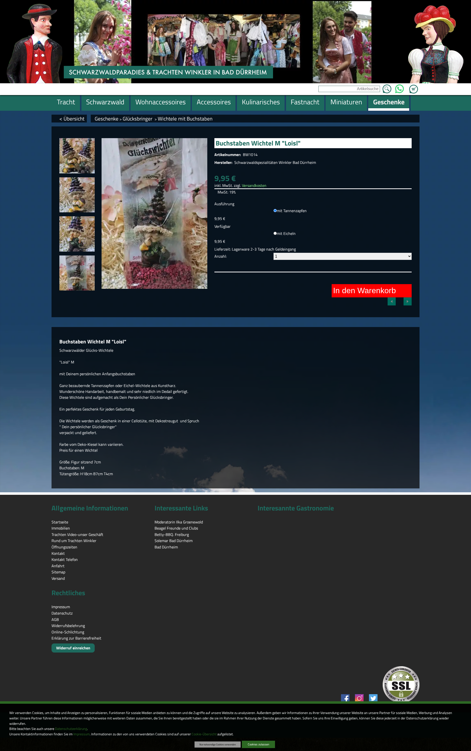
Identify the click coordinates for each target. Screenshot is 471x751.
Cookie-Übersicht (204, 734)
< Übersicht (71, 118)
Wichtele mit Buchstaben (185, 118)
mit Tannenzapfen (292, 211)
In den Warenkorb (364, 290)
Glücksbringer (138, 118)
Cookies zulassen (258, 744)
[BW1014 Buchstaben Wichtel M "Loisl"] (77, 155)
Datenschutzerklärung (71, 728)
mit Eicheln (286, 233)
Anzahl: (220, 256)
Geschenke (106, 118)
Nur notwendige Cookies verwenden (217, 744)
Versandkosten (254, 185)
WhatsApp (399, 87)
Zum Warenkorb (413, 86)
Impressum (81, 734)
